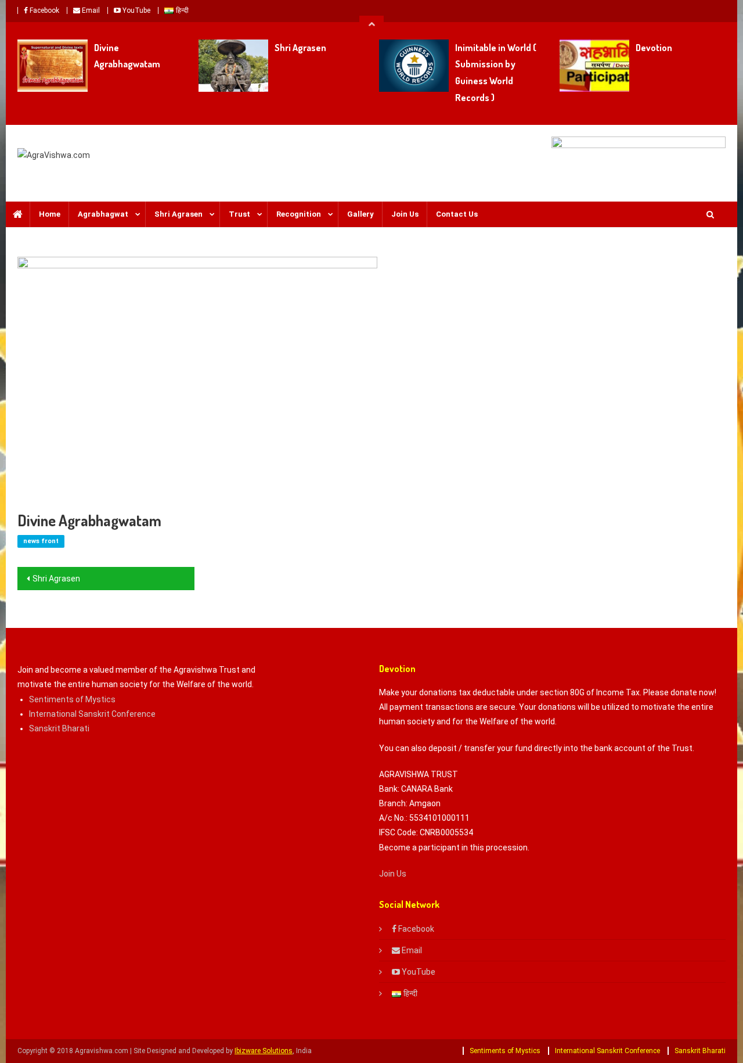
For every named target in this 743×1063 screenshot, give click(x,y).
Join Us (405, 214)
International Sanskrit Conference (92, 714)
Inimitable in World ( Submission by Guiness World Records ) (495, 72)
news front (41, 541)
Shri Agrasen (300, 47)
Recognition (298, 214)
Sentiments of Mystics (72, 699)
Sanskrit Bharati (59, 728)
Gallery (360, 214)
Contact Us (457, 214)
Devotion (654, 47)
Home (49, 214)
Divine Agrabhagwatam (127, 56)
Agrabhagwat (103, 214)
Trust (239, 214)
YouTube (135, 10)
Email (90, 10)
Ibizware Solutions (264, 1051)
